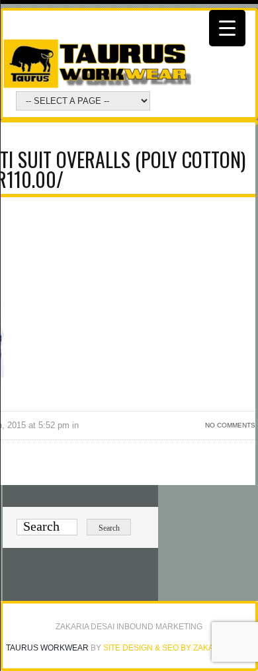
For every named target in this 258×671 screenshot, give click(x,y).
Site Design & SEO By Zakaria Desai (177, 647)
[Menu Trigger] (227, 28)
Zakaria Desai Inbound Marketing (129, 626)
